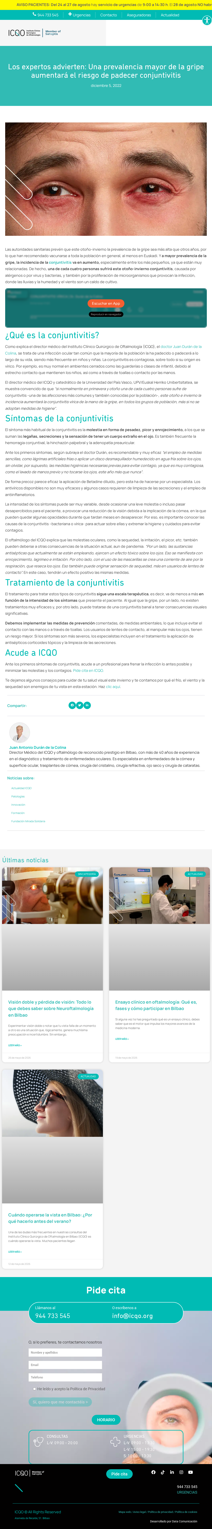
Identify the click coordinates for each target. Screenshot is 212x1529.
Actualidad (170, 14)
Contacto (108, 14)
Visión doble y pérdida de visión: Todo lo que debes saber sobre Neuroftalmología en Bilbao (51, 1008)
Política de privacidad (160, 1511)
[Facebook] (153, 1472)
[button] (72, 705)
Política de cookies (186, 1511)
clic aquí (113, 686)
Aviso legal (139, 1511)
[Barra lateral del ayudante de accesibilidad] (207, 20)
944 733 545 (52, 1316)
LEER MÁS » (15, 1045)
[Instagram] (181, 1472)
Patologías (18, 796)
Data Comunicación (184, 1521)
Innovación (18, 804)
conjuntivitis (60, 262)
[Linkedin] (172, 1472)
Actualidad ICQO (21, 788)
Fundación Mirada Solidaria (28, 821)
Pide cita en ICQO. (88, 670)
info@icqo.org (132, 1316)
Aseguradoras (139, 14)
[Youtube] (191, 1472)
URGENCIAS (187, 1492)
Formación (18, 813)
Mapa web (125, 1511)
